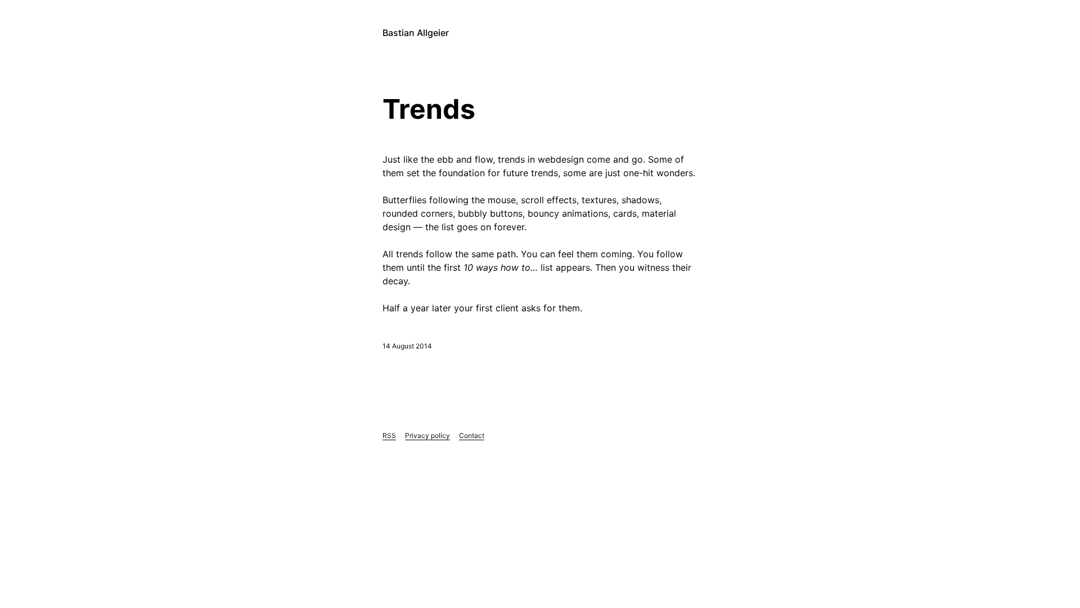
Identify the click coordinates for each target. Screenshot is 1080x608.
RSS (389, 435)
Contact (471, 435)
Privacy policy (427, 435)
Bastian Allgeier (415, 32)
